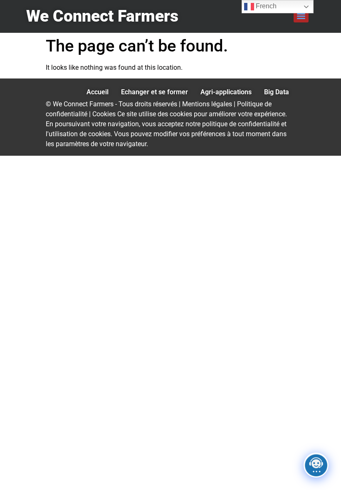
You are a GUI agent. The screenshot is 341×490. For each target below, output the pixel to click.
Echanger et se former (154, 92)
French (265, 6)
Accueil (97, 92)
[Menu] (301, 16)
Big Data (276, 92)
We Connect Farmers (102, 16)
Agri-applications (226, 92)
